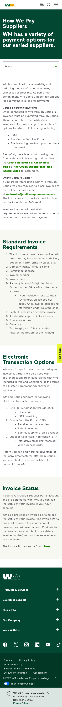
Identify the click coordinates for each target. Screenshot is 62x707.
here (47, 546)
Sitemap (8, 660)
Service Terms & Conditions (19, 668)
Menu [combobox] (8, 66)
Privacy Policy (20, 703)
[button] (56, 4)
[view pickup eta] (42, 5)
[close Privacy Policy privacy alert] (47, 693)
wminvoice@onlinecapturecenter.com (30, 194)
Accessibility (40, 672)
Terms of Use (11, 664)
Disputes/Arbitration (15, 672)
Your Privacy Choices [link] (23, 683)
